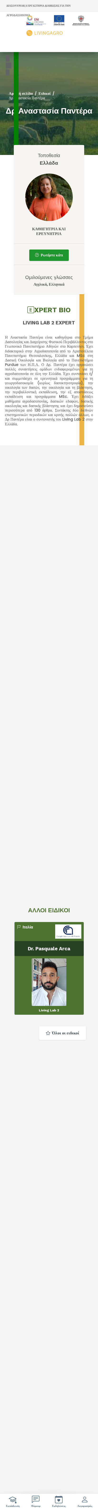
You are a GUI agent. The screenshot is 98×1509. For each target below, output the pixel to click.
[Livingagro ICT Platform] (58, 26)
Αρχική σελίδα (21, 93)
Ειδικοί (45, 93)
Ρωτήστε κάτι (52, 255)
